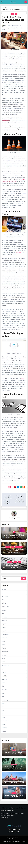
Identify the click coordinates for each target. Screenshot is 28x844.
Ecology (4, 627)
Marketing (4, 679)
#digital (8, 28)
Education (4, 631)
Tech (12, 14)
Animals (4, 589)
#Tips (21, 28)
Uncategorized (18, 546)
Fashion (4, 644)
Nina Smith (7, 552)
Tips (16, 14)
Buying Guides (5, 606)
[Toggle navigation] (2, 2)
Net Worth (4, 689)
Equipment (4, 637)
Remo (22, 378)
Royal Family (5, 700)
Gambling (4, 655)
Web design (4, 727)
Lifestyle (4, 672)
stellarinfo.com (6, 120)
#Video (3, 29)
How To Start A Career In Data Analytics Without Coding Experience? (14, 797)
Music (3, 686)
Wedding (4, 731)
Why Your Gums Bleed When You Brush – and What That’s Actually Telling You (14, 754)
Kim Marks (7, 537)
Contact (23, 841)
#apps (4, 28)
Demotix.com (14, 830)
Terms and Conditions (8, 841)
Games (3, 658)
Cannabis (4, 610)
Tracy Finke (8, 25)
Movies (3, 682)
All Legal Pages (10, 838)
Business (8, 546)
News (3, 693)
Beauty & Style (5, 596)
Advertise (17, 841)
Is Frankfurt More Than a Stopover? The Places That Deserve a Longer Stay (14, 783)
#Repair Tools (16, 28)
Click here (18, 252)
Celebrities (4, 617)
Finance (15, 561)
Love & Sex (4, 675)
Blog (3, 599)
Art (2, 592)
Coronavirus (5, 620)
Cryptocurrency (6, 624)
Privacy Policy (18, 838)
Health (3, 662)
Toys (3, 714)
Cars (3, 613)
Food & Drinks (5, 651)
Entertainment (5, 634)
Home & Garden (5, 665)
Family (3, 641)
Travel (3, 717)
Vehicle (3, 724)
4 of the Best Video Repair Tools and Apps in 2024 (13, 19)
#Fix (12, 28)
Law (3, 669)
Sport (3, 703)
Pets (3, 696)
